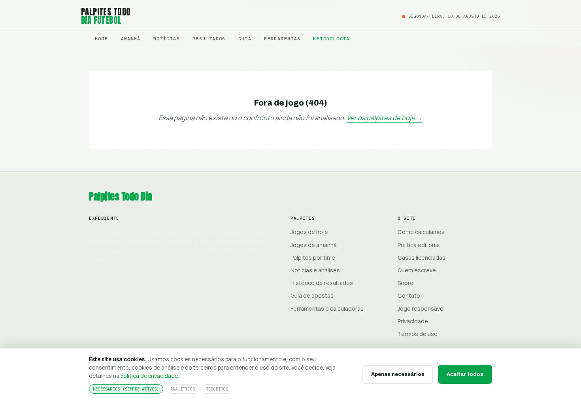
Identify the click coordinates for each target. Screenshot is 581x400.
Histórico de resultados (321, 283)
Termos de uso (418, 334)
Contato (409, 295)
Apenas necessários (397, 374)
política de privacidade (149, 375)
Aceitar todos (465, 374)
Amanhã (131, 39)
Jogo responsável (421, 308)
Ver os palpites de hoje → (385, 117)
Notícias (166, 39)
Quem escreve (417, 270)
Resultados (209, 39)
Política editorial (419, 245)
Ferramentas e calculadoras (327, 308)
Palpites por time (312, 257)
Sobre (405, 283)
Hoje (101, 39)
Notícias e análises (315, 270)
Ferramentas (282, 39)
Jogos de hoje (309, 232)
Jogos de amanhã (313, 245)
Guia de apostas (312, 295)
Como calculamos (421, 232)
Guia (245, 39)
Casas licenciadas (421, 257)
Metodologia (331, 39)
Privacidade (413, 321)
